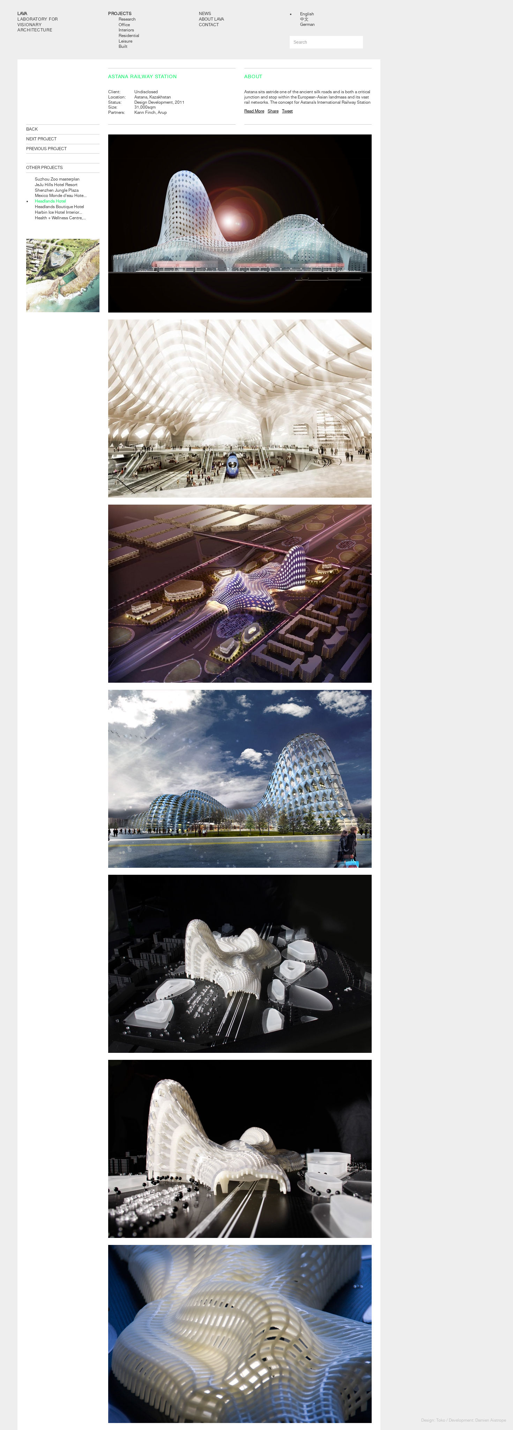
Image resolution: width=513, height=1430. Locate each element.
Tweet (287, 111)
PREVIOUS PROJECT (46, 148)
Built (123, 46)
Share (273, 111)
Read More (254, 111)
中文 (304, 19)
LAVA (22, 13)
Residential (129, 35)
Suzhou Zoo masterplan (57, 179)
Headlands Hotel (50, 201)
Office (124, 24)
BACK (32, 129)
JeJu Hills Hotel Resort (56, 184)
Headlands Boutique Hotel (59, 206)
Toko (440, 1420)
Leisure (125, 41)
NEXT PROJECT (41, 139)
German (307, 24)
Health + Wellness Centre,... (60, 217)
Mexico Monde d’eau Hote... (61, 195)
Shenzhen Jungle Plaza (57, 190)
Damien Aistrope (490, 1420)
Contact (209, 24)
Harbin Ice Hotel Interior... (58, 212)
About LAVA (211, 19)
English (307, 14)
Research (127, 19)
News (205, 13)
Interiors (126, 30)
